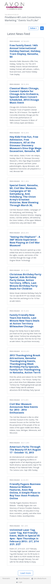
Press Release (15, 41)
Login (20, 582)
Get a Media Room (40, 578)
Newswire (6, 578)
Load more (25, 573)
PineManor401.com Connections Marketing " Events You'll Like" (23, 19)
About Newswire (24, 578)
